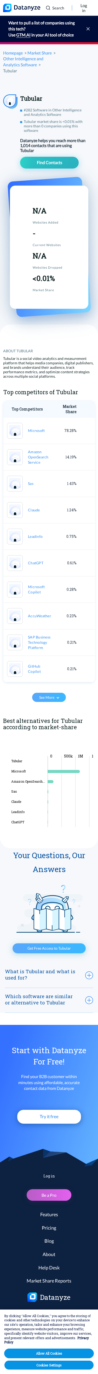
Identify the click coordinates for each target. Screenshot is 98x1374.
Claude (34, 510)
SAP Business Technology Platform (39, 642)
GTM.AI (23, 34)
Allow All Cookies (49, 1353)
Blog (49, 1241)
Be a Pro (49, 1195)
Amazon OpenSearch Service (38, 457)
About (49, 1254)
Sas (30, 483)
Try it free (49, 1116)
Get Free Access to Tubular (49, 948)
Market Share (39, 52)
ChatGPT (35, 563)
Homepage (13, 52)
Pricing (49, 1228)
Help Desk (49, 1267)
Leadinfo (35, 536)
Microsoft (36, 430)
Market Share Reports (49, 1281)
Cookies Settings (49, 1365)
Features (49, 1214)
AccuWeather (39, 616)
